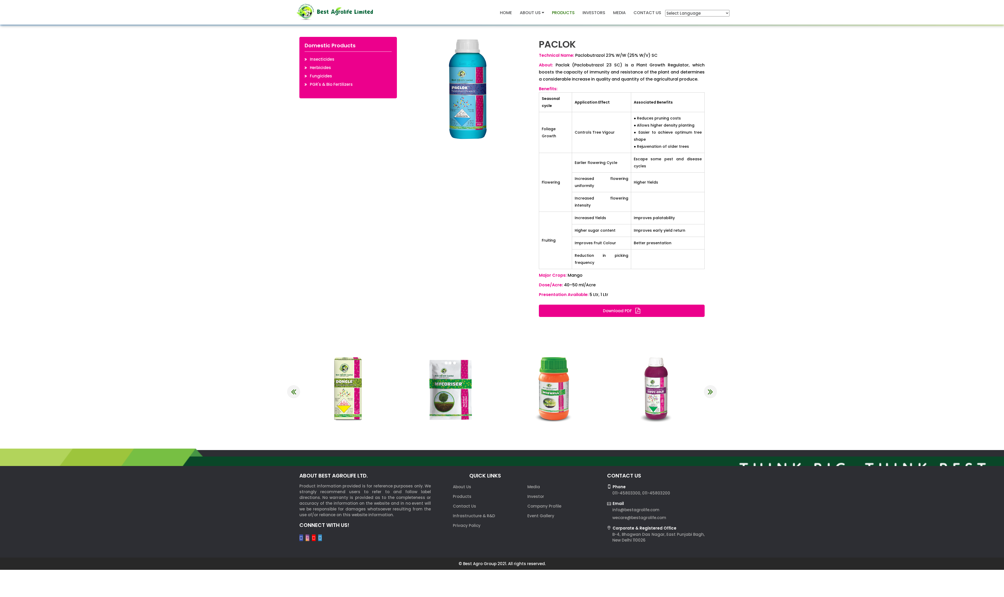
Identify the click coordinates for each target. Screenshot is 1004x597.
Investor (535, 496)
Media (533, 487)
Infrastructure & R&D (474, 516)
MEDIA (619, 13)
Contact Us (464, 506)
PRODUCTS (563, 13)
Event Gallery (540, 516)
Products (462, 496)
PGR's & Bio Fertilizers (331, 84)
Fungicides (321, 76)
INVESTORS (594, 13)
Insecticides (322, 59)
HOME (506, 13)
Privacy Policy (467, 525)
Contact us (647, 13)
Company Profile (544, 506)
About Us (531, 13)
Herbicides (320, 67)
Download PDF (618, 311)
